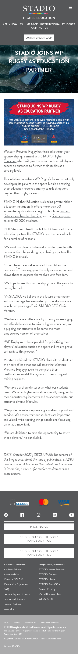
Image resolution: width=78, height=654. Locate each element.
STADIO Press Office (49, 584)
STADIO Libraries (47, 579)
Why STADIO (46, 599)
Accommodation (11, 574)
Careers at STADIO (13, 579)
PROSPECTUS (39, 527)
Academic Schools (12, 569)
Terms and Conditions (50, 622)
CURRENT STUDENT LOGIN (39, 37)
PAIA (6, 622)
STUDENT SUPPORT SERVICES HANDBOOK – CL (39, 539)
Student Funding (47, 589)
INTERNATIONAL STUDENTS (57, 24)
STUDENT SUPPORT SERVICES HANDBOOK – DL (39, 553)
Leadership (9, 609)
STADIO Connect (48, 574)
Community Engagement (16, 584)
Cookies (16, 622)
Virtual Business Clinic (50, 594)
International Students (14, 599)
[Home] (39, 12)
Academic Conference (14, 564)
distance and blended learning (22, 216)
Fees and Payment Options (17, 594)
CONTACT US (39, 27)
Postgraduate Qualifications (52, 564)
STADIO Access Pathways (52, 569)
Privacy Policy (30, 622)
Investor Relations (12, 604)
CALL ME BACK (29, 24)
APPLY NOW (10, 24)
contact (65, 211)
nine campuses (61, 216)
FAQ (6, 589)
